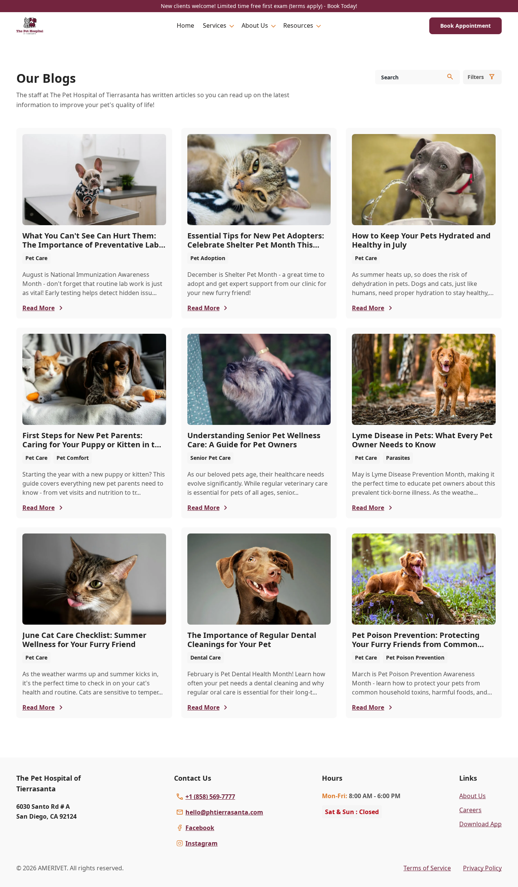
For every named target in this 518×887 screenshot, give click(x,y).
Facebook (199, 828)
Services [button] (214, 25)
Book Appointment (465, 25)
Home (185, 25)
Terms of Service (427, 868)
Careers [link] (470, 810)
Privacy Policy (482, 868)
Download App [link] (480, 824)
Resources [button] (298, 25)
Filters (476, 76)
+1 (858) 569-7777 (210, 796)
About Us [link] (472, 796)
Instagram (201, 843)
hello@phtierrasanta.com (224, 812)
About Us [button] (255, 25)
